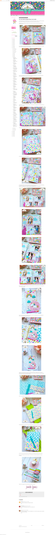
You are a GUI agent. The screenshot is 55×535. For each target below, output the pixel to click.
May (13, 55)
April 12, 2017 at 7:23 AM (26, 501)
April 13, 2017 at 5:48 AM (25, 510)
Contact (16, 15)
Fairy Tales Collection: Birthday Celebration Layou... (14, 97)
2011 (13, 136)
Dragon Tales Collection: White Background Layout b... (15, 76)
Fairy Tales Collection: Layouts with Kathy (14, 100)
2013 (13, 134)
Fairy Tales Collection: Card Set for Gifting (15, 102)
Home (11, 15)
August (14, 52)
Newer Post (20, 525)
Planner (26, 496)
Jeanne (21, 510)
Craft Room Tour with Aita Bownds (15, 121)
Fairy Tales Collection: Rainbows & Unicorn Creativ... (15, 92)
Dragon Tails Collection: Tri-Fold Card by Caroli (15, 63)
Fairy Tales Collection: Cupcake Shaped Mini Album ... (15, 84)
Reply (21, 503)
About (14, 15)
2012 (13, 135)
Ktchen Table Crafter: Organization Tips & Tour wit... (15, 123)
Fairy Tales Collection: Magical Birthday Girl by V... (15, 105)
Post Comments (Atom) (24, 526)
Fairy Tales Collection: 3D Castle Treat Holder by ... (15, 110)
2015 (13, 132)
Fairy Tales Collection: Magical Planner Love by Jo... (15, 107)
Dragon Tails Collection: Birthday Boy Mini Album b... (15, 58)
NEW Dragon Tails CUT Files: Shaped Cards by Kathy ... (15, 69)
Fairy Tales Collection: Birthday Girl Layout (14, 86)
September (14, 51)
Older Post (43, 525)
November (14, 49)
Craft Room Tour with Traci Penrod (15, 117)
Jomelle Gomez (24, 496)
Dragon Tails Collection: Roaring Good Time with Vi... (14, 74)
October (14, 50)
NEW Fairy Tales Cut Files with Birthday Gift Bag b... (15, 126)
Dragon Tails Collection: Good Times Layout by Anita (15, 71)
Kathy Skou (22, 501)
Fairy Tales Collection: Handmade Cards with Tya (15, 113)
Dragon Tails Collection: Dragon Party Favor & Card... (15, 66)
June (13, 54)
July (13, 53)
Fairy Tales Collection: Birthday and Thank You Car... (15, 81)
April (13, 56)
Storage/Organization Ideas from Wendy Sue (15, 115)
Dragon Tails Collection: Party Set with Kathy (15, 79)
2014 (13, 133)
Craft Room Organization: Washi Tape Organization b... (15, 119)
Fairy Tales (22, 496)
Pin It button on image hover (3, 534)
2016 (13, 131)
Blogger (29, 532)
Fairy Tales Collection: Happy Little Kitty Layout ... (15, 89)
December (14, 48)
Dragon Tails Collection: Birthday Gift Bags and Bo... (15, 61)
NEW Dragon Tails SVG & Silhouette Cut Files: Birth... (15, 94)
